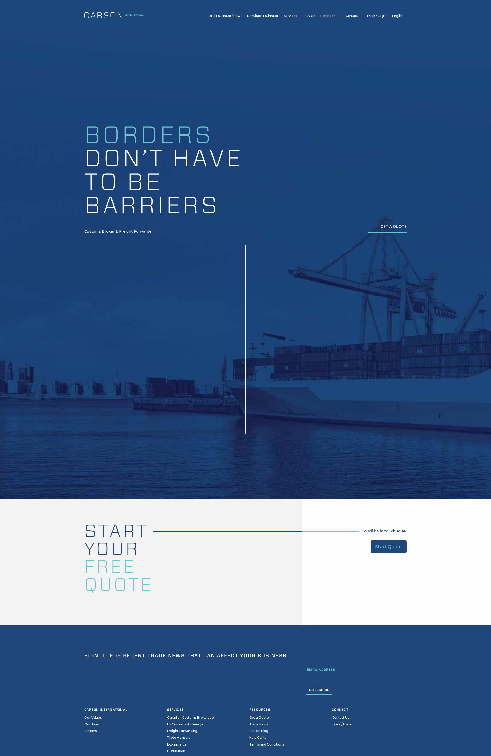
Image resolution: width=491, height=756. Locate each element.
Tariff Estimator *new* (224, 16)
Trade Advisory (179, 737)
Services (290, 16)
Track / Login (376, 16)
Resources (328, 16)
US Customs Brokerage (185, 724)
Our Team (92, 724)
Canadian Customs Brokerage (190, 717)
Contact (351, 16)
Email (311, 657)
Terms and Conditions (266, 744)
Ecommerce (177, 744)
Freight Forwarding (182, 731)
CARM (310, 16)
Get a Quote (259, 717)
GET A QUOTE (394, 226)
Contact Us (340, 717)
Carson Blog (259, 731)
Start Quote (388, 546)
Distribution (176, 751)
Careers (90, 731)
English (398, 16)
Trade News (258, 724)
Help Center (258, 737)
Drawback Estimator (262, 16)
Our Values (93, 717)
